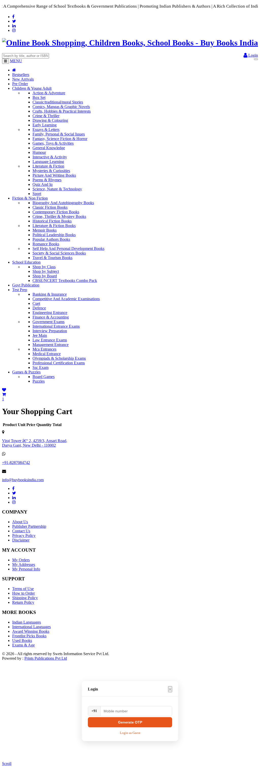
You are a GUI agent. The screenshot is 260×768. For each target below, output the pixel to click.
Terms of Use (23, 588)
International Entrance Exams (56, 326)
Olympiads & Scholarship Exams (59, 358)
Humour (39, 152)
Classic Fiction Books (50, 207)
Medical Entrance (46, 354)
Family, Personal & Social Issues (58, 134)
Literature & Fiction (48, 166)
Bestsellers (20, 74)
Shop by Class (44, 267)
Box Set (38, 97)
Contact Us (21, 531)
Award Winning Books (30, 631)
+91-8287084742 (16, 462)
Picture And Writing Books (54, 175)
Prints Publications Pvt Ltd (45, 658)
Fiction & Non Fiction (30, 198)
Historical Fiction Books (52, 221)
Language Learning (48, 161)
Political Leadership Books (54, 235)
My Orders (21, 560)
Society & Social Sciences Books (59, 253)
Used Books (22, 640)
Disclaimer (20, 540)
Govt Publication (25, 285)
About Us (20, 522)
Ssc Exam (40, 367)
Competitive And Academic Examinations (66, 299)
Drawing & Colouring (50, 120)
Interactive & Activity (49, 157)
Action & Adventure (48, 93)
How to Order (23, 593)
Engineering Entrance (49, 312)
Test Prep (19, 290)
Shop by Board (44, 276)
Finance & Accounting (50, 317)
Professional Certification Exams (58, 363)
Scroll (6, 763)
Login (252, 55)
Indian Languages (26, 622)
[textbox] (25, 55)
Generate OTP (130, 722)
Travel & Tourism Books (52, 257)
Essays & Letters (45, 129)
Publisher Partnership (29, 526)
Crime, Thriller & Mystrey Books (59, 216)
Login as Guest (130, 733)
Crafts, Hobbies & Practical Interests (61, 111)
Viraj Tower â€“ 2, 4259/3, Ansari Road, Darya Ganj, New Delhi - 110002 (34, 443)
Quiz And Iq (42, 184)
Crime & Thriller (45, 116)
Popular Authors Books (51, 239)
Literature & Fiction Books (54, 225)
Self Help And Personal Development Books (68, 248)
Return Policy (23, 602)
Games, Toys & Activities (53, 143)
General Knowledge (48, 148)
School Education (26, 262)
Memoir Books (44, 230)
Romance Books (45, 244)
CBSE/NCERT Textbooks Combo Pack (64, 280)
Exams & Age (23, 645)
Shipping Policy (25, 598)
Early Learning (44, 125)
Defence (39, 308)
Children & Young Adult (32, 88)
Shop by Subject (45, 271)
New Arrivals (23, 79)
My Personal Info (26, 569)
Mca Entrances (44, 349)
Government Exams (48, 322)
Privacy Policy (24, 535)
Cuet (36, 303)
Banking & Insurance (49, 294)
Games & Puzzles (26, 372)
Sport (36, 193)
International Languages (31, 627)
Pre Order (20, 84)
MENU (16, 61)
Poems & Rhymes (46, 180)
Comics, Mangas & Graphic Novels (61, 106)
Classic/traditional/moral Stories (57, 102)
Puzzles (38, 381)
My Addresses (23, 564)
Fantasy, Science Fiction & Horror (59, 139)
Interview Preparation (49, 331)
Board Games (43, 376)
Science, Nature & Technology (57, 189)
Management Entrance (50, 344)
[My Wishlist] (4, 390)
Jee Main (39, 335)
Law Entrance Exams (49, 340)
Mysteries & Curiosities (51, 171)
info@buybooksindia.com (23, 480)
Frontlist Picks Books (29, 636)
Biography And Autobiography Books (63, 203)
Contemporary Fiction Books (55, 212)
